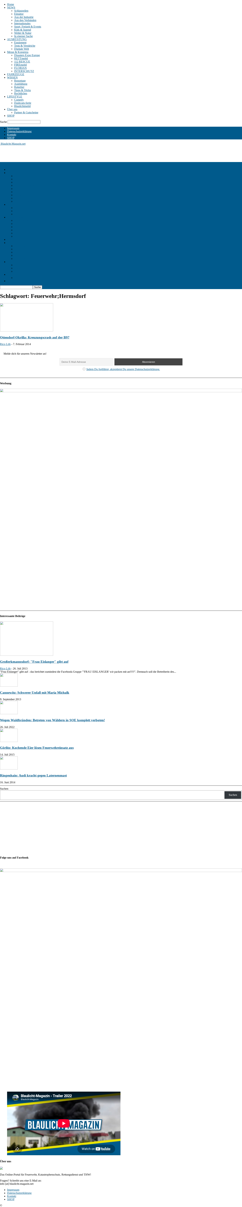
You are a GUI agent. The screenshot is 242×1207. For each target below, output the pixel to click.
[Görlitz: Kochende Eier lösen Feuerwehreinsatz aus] (9, 740)
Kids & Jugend (22, 29)
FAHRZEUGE (15, 74)
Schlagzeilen (21, 10)
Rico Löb (5, 344)
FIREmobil (20, 64)
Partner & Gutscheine (26, 112)
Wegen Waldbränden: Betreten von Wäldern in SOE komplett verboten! (52, 720)
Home (10, 4)
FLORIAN (20, 67)
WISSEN (12, 77)
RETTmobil (21, 58)
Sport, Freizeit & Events (27, 26)
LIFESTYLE (14, 96)
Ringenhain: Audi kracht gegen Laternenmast (33, 775)
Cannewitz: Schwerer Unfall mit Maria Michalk (34, 692)
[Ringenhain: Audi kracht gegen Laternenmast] (9, 768)
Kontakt (11, 134)
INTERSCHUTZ (24, 71)
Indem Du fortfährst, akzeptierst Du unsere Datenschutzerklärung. (123, 369)
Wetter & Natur (22, 32)
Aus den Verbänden (25, 20)
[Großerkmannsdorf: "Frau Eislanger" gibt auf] (26, 654)
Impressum (13, 128)
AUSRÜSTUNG (17, 39)
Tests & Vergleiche (24, 45)
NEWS (11, 7)
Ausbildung (20, 83)
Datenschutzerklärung (19, 131)
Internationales (22, 23)
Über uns (12, 109)
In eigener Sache (23, 36)
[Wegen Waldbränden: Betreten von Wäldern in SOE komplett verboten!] (9, 713)
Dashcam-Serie (22, 102)
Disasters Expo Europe (27, 55)
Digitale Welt (21, 48)
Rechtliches (20, 93)
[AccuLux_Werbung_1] (121, 391)
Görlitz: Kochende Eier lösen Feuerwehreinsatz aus (37, 748)
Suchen (4, 788)
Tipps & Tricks (22, 90)
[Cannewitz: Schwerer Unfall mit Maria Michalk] (9, 685)
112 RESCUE (22, 61)
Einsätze (19, 13)
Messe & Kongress (17, 52)
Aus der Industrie (23, 17)
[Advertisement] (64, 153)
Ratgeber (19, 87)
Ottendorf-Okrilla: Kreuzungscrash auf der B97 (34, 337)
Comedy (19, 99)
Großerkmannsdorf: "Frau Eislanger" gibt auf (34, 661)
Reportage (20, 80)
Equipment (20, 42)
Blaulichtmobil (22, 106)
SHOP (11, 115)
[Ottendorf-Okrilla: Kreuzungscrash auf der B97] (26, 330)
